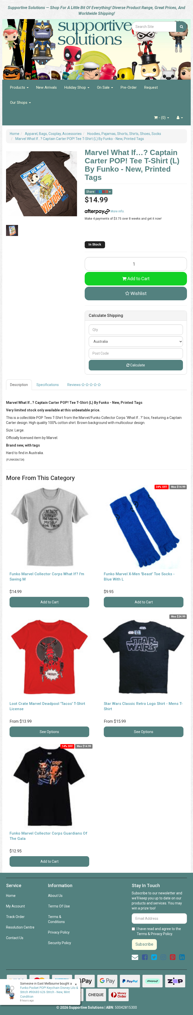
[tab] (19, 384)
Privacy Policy (59, 932)
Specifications (47, 385)
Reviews (74, 385)
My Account (15, 906)
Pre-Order (129, 87)
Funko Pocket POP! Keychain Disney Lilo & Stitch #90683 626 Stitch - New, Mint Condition (49, 992)
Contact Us (14, 938)
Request (151, 87)
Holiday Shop (75, 87)
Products (18, 87)
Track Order (15, 917)
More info (117, 211)
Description (19, 385)
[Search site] (181, 26)
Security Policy (59, 943)
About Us (55, 896)
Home (11, 896)
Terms (142, 934)
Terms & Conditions (56, 919)
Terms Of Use (59, 906)
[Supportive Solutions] (65, 46)
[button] (136, 293)
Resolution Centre (20, 927)
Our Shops (19, 102)
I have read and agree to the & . (159, 931)
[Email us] (135, 957)
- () (162, 117)
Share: (91, 192)
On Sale (104, 87)
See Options (49, 732)
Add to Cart (138, 278)
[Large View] (12, 230)
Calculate (137, 365)
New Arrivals (46, 87)
